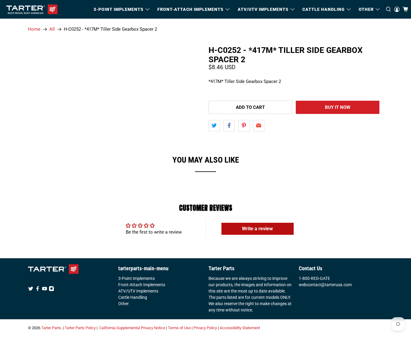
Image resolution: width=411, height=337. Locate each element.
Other (123, 303)
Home (34, 29)
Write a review (257, 228)
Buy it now (337, 107)
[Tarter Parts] (31, 9)
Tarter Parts (51, 328)
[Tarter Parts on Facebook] (37, 289)
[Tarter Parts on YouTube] (44, 289)
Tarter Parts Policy (80, 328)
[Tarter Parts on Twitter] (30, 289)
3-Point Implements (136, 278)
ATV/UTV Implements (138, 291)
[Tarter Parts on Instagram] (51, 289)
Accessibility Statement (240, 328)
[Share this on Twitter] (214, 125)
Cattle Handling (323, 9)
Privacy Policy (205, 328)
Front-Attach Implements (141, 284)
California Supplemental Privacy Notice (132, 328)
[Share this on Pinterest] (244, 125)
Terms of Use (179, 328)
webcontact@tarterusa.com (325, 284)
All (52, 29)
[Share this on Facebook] (229, 125)
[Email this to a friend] (258, 125)
